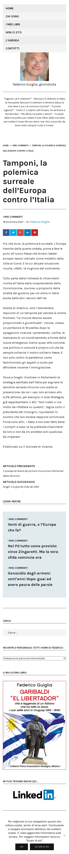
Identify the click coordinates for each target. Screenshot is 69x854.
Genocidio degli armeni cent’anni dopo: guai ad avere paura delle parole (30, 579)
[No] (64, 835)
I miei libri (13, 24)
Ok (21, 846)
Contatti (12, 48)
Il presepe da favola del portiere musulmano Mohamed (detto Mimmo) (33, 471)
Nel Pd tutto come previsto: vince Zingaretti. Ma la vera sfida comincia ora (33, 552)
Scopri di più (42, 846)
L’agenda (12, 40)
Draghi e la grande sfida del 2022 (21, 484)
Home (10, 8)
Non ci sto (13, 32)
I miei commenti (13, 216)
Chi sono (12, 16)
